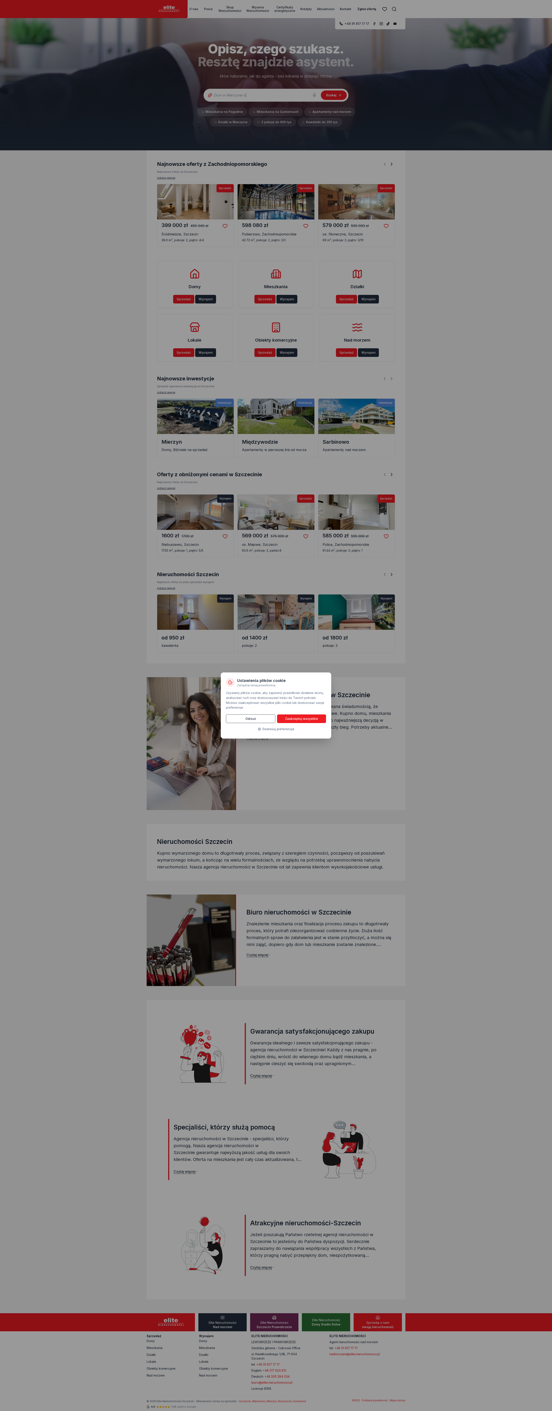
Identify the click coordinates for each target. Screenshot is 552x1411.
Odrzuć (250, 718)
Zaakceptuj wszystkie (301, 718)
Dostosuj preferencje (278, 729)
